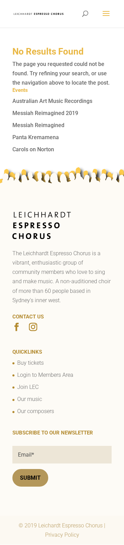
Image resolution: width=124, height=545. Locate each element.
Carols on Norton (33, 149)
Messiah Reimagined (38, 125)
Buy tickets (30, 363)
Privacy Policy (62, 535)
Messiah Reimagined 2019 (45, 113)
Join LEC (28, 387)
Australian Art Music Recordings (52, 101)
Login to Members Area (45, 375)
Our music (29, 399)
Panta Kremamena (35, 137)
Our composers (35, 411)
